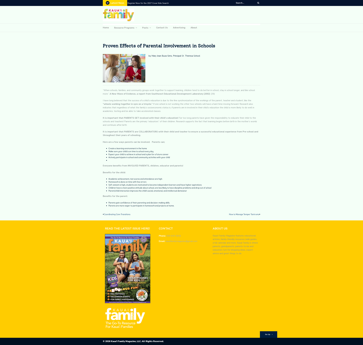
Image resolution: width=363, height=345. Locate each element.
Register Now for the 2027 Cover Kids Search (148, 3)
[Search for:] (244, 3)
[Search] (258, 3)
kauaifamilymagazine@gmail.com (181, 241)
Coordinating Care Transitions (117, 214)
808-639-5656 (173, 235)
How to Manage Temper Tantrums (244, 214)
